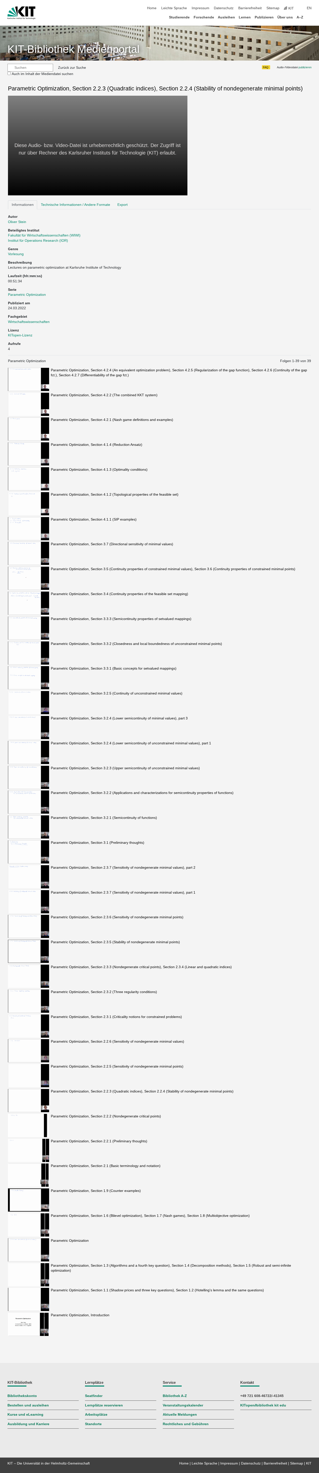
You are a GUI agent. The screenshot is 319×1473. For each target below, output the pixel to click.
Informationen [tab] (23, 205)
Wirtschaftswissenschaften (29, 322)
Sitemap (272, 8)
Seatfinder (93, 1396)
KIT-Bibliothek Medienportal (73, 49)
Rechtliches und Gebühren (186, 1424)
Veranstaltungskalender (183, 1405)
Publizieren (264, 17)
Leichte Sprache (174, 8)
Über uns (285, 17)
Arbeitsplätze (96, 1414)
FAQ (265, 67)
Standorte (93, 1424)
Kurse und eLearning (25, 1414)
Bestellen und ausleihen (28, 1405)
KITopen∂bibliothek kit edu (263, 1405)
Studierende (179, 17)
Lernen (245, 17)
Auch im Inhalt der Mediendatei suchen (42, 74)
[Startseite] (310, 17)
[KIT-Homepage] (21, 12)
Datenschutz (224, 8)
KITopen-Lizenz (20, 335)
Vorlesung (16, 254)
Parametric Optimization (27, 295)
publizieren (305, 67)
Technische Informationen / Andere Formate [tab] (75, 205)
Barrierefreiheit (250, 8)
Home (152, 8)
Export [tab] (122, 205)
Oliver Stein (17, 222)
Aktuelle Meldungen (180, 1414)
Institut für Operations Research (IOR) (38, 240)
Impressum (200, 8)
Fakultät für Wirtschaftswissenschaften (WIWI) (44, 235)
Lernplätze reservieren (104, 1405)
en (309, 8)
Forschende (204, 17)
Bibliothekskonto (22, 1396)
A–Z (300, 17)
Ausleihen (226, 17)
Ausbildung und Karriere (28, 1424)
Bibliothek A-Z (175, 1396)
